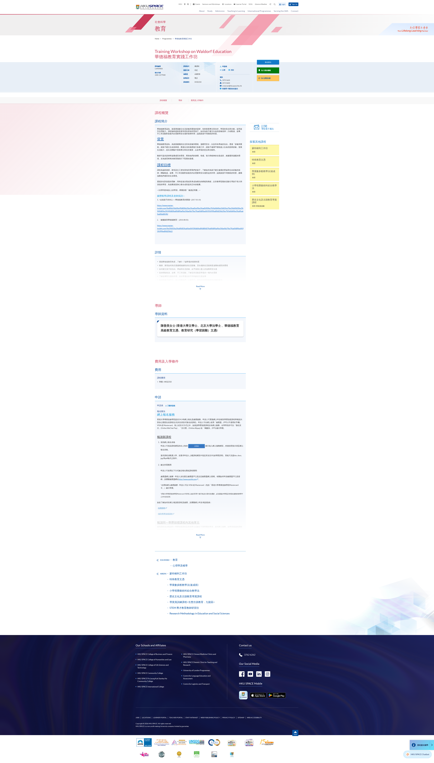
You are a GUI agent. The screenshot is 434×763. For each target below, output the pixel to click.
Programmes (167, 39)
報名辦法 (268, 62)
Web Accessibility (254, 717)
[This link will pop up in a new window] (258, 695)
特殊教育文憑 (177, 579)
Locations (227, 4)
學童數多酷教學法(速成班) (184, 585)
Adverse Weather (261, 4)
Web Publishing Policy (210, 717)
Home (157, 39)
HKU (180, 4)
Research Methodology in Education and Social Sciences (200, 613)
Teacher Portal (176, 717)
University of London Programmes (196, 670)
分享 (223, 70)
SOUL (251, 4)
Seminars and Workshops (211, 4)
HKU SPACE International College (150, 687)
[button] (275, 4)
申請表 (224, 66)
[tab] (200, 113)
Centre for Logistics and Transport (196, 684)
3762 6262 (249, 655)
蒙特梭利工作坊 (178, 573)
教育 (160, 28)
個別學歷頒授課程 (165, 514)
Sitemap (241, 717)
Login (283, 4)
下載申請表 (171, 406)
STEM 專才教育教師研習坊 (184, 607)
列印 (232, 70)
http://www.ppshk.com (188, 479)
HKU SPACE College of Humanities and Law (154, 660)
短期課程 (161, 508)
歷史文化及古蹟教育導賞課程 (186, 596)
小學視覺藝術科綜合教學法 (184, 590)
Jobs (137, 717)
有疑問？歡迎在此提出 (230, 89)
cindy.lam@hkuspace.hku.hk (232, 86)
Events (197, 4)
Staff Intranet (191, 717)
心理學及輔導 (180, 565)
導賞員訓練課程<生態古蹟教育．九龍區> (192, 602)
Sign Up (294, 4)
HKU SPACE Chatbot (420, 754)
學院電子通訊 (267, 127)
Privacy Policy (228, 717)
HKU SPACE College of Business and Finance (154, 654)
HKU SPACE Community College (150, 673)
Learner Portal (241, 4)
